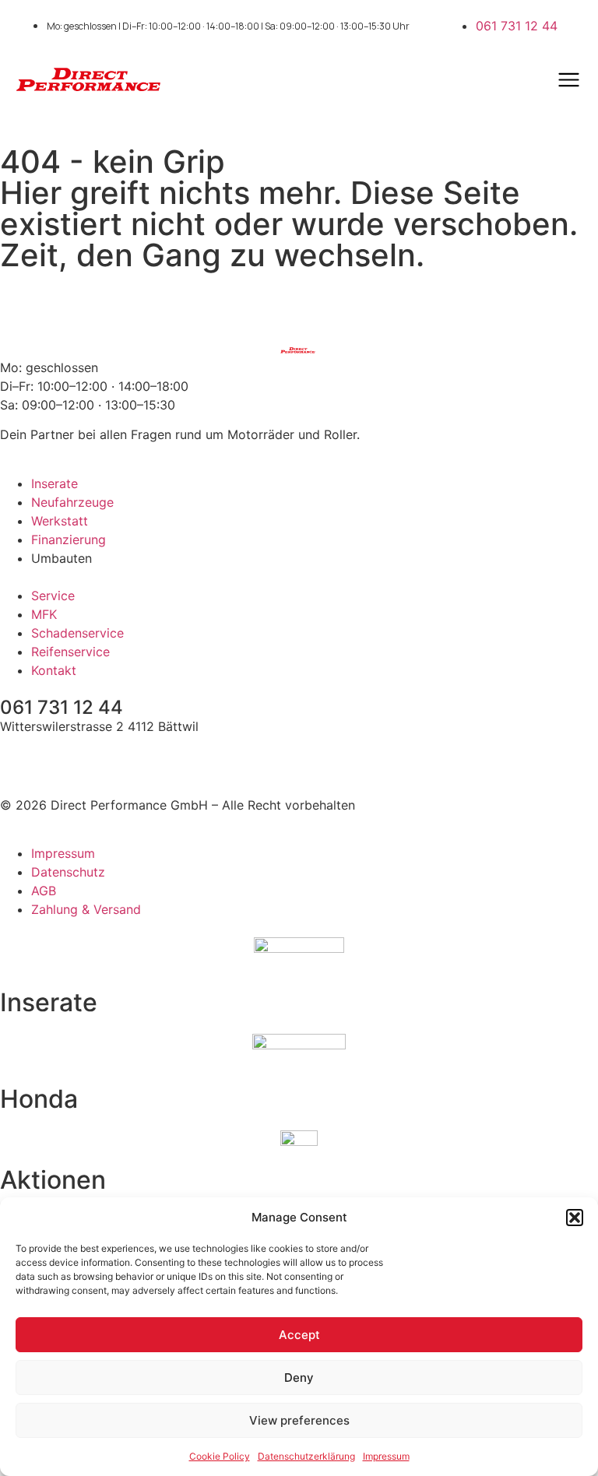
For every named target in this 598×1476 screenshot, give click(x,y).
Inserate (48, 1002)
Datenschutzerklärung (306, 1456)
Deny (299, 1377)
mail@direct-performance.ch (84, 756)
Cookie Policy (219, 1456)
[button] (574, 1217)
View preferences (299, 1420)
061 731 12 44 (61, 707)
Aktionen (53, 1180)
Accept (299, 1334)
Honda (39, 1099)
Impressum (386, 1456)
